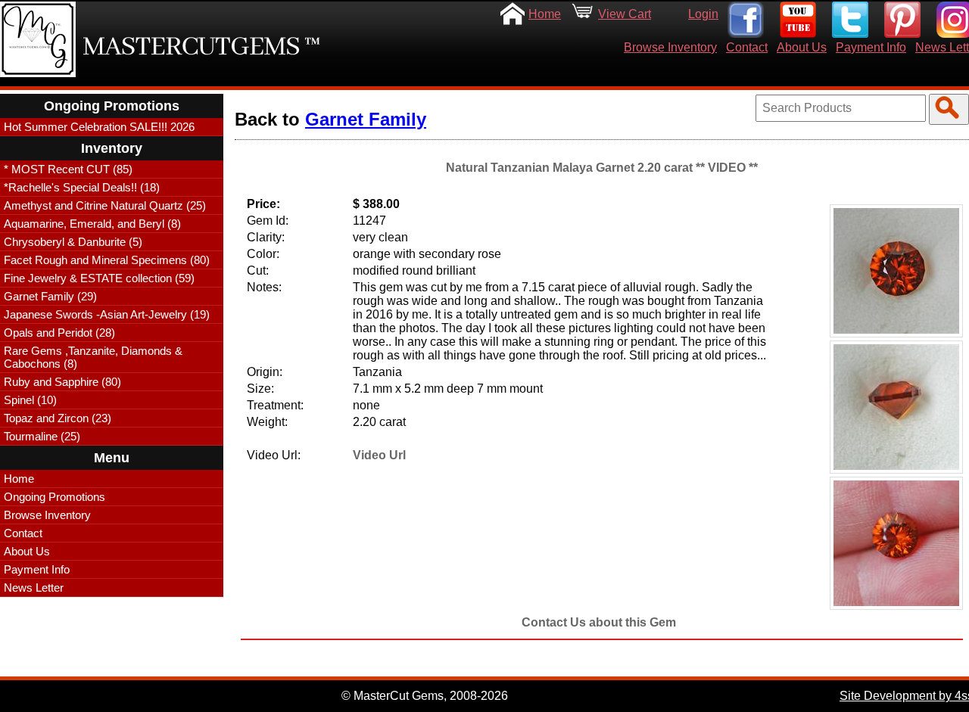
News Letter (34, 587)
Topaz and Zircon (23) (57, 418)
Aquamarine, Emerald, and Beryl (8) (92, 223)
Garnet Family (365, 119)
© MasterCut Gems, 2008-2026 (424, 695)
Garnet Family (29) (50, 296)
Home (544, 14)
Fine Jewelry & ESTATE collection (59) (99, 278)
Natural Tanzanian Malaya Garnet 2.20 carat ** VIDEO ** (602, 167)
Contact (747, 47)
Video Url (379, 455)
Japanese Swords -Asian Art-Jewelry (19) (107, 314)
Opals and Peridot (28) (59, 332)
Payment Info (871, 47)
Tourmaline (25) (42, 436)
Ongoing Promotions (54, 496)
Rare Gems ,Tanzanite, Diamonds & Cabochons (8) (93, 357)
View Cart (624, 14)
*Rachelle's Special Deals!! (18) (82, 187)
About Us (802, 47)
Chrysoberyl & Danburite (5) (73, 241)
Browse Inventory (670, 47)
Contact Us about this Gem (599, 622)
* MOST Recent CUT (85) (68, 169)
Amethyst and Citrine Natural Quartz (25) (105, 205)
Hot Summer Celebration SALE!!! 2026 (99, 126)
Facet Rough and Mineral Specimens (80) (107, 259)
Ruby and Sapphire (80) (62, 381)
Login (703, 14)
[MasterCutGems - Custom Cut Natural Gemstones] (38, 39)
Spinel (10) (30, 399)
